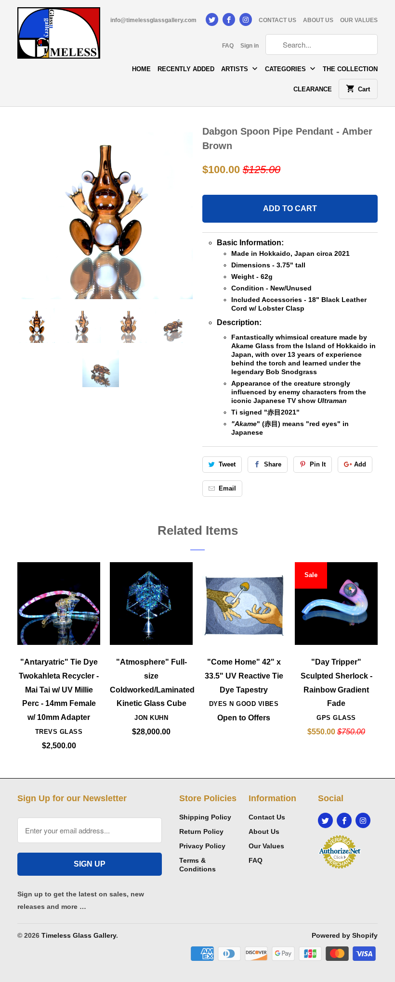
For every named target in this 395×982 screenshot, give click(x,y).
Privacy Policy (202, 846)
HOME (141, 69)
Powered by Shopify (345, 935)
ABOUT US (318, 20)
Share (272, 464)
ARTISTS (235, 69)
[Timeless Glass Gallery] (58, 36)
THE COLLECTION (350, 69)
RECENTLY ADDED (186, 69)
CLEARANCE (312, 89)
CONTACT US (277, 20)
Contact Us (267, 817)
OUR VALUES (359, 20)
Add (360, 464)
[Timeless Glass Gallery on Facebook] (229, 19)
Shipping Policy (205, 817)
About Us (264, 831)
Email (227, 488)
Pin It (318, 464)
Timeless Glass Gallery (78, 935)
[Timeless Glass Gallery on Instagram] (245, 19)
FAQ (228, 45)
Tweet (227, 464)
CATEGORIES (286, 69)
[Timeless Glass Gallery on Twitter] (212, 19)
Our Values (266, 846)
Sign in (249, 45)
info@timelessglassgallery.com (153, 20)
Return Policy (201, 831)
